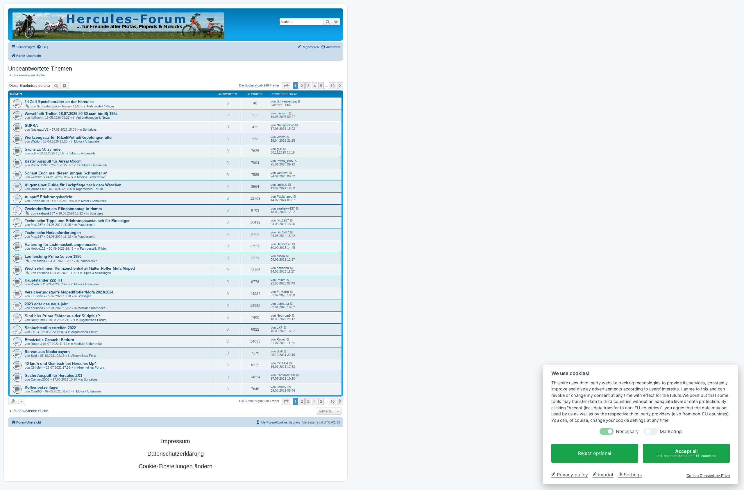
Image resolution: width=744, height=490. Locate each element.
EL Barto (37, 296)
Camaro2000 (40, 379)
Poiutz (35, 284)
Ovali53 (36, 391)
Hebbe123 (38, 248)
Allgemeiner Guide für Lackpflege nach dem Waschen (73, 185)
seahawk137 (46, 213)
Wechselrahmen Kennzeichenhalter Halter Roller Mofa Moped (80, 268)
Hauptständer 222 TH (43, 280)
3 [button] (308, 85)
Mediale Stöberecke (91, 177)
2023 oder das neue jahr (46, 304)
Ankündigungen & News (93, 117)
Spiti (34, 355)
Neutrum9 (38, 320)
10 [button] (332, 85)
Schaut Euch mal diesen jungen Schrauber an (66, 173)
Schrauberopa (47, 106)
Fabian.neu (38, 201)
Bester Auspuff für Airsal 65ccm (53, 161)
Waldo (35, 141)
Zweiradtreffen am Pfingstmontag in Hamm (63, 209)
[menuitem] (42, 47)
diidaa (41, 261)
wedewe (36, 177)
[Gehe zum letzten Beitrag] (299, 101)
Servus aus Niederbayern (47, 352)
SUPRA (31, 125)
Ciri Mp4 (36, 367)
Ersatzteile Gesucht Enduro (49, 340)
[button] (286, 85)
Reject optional (594, 453)
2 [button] (302, 85)
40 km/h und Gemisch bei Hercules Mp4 (60, 363)
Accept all (686, 453)
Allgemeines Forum (89, 189)
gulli (33, 153)
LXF (34, 332)
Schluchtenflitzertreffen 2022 (50, 328)
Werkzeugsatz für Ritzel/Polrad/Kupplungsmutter (69, 137)
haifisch (36, 117)
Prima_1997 (39, 165)
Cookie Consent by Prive (708, 475)
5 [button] (321, 85)
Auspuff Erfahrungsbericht (48, 197)
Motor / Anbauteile (86, 141)
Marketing (671, 431)
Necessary (627, 431)
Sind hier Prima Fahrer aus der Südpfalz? (62, 316)
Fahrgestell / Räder (100, 106)
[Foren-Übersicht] (119, 24)
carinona (43, 273)
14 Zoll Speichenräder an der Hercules (59, 102)
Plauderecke (86, 224)
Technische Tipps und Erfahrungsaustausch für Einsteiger (77, 221)
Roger (35, 343)
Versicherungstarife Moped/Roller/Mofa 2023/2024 (69, 292)
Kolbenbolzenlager (42, 387)
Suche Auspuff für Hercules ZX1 (53, 375)
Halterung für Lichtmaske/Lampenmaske (61, 244)
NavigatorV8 (39, 129)
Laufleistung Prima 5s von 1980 (53, 256)
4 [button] (315, 85)
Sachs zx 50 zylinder (43, 149)
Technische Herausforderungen (53, 232)
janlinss (36, 189)
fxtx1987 (37, 224)
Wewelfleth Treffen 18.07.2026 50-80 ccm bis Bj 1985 (71, 113)
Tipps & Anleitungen (97, 273)
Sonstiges (90, 129)
